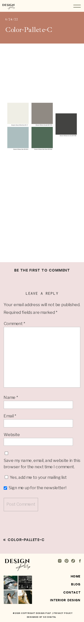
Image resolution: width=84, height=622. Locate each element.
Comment (14, 323)
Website (12, 434)
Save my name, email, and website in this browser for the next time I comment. (42, 463)
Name (11, 397)
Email (10, 416)
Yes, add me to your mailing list (38, 477)
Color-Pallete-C (26, 540)
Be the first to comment (42, 270)
